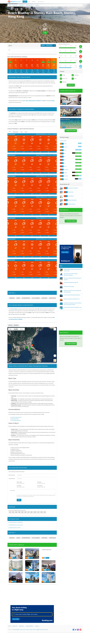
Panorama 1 (16, 325)
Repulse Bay (12, 298)
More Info (71, 85)
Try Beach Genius (71, 221)
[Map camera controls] (55, 355)
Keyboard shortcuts (40, 362)
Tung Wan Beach (71, 204)
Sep (37, 60)
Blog (29, 1)
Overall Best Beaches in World (14, 527)
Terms (55, 362)
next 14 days (52, 100)
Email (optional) (12, 478)
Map (45, 32)
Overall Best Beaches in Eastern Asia (15, 525)
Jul (26, 60)
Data (24, 629)
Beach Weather (17, 629)
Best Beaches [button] (41, 1)
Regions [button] (33, 1)
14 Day (26, 131)
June (65, 159)
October (65, 172)
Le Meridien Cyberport (16, 420)
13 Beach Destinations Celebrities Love (72, 307)
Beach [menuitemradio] (22, 329)
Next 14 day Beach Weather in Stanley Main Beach (20, 305)
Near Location (49, 45)
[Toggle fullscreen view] (55, 329)
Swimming (39, 482)
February (65, 146)
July (64, 163)
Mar (16, 512)
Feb (13, 512)
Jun (21, 60)
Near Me (43, 45)
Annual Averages (63, 140)
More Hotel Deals (71, 130)
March (65, 150)
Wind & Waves (15, 131)
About (21, 629)
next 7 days (25, 100)
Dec (54, 60)
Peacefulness (40, 485)
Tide (21, 131)
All (54, 45)
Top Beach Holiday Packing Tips (71, 282)
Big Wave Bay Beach (26, 298)
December (66, 179)
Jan (10, 512)
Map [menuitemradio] (10, 329)
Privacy (34, 629)
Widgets (38, 629)
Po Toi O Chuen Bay (36, 298)
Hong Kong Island (29, 5)
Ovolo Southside (15, 418)
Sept (35, 512)
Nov (48, 60)
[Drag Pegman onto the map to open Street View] (55, 360)
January (65, 143)
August (65, 166)
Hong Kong (21, 5)
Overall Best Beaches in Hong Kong (15, 522)
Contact (27, 629)
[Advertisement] (32, 285)
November (66, 176)
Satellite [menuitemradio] (16, 329)
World (9, 5)
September (66, 169)
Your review (12, 490)
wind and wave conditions (35, 100)
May (15, 60)
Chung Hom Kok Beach (73, 188)
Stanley (36, 5)
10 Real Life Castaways (69, 286)
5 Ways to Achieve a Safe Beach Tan (72, 299)
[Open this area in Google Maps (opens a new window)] (10, 362)
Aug (32, 60)
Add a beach (45, 629)
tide (44, 100)
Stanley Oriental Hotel (16, 417)
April (65, 153)
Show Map (10, 325)
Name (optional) (12, 475)
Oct (43, 60)
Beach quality (19, 482)
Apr (10, 60)
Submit (19, 499)
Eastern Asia (14, 5)
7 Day (9, 131)
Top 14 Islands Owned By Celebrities (72, 295)
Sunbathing (19, 485)
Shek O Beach (44, 298)
